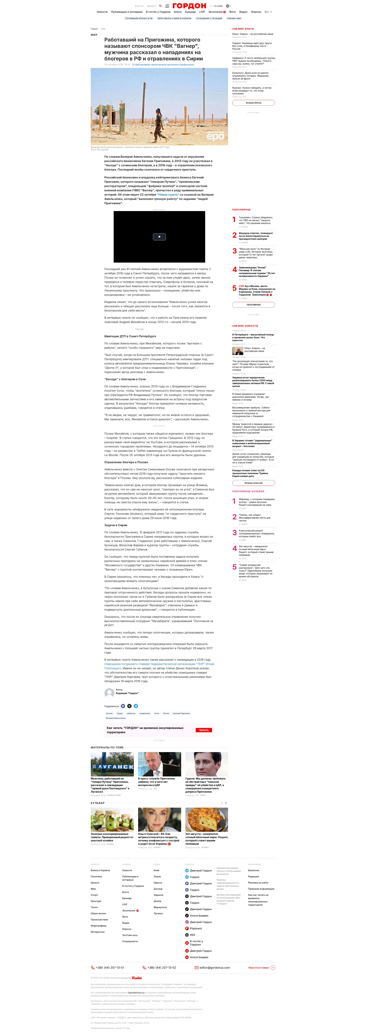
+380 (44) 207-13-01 (110, 967)
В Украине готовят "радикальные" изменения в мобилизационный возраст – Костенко (252, 443)
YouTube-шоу (130, 935)
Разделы (126, 864)
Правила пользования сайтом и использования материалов (229, 871)
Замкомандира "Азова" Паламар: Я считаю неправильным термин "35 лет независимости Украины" (257, 271)
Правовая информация (261, 888)
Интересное (98, 931)
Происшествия (114, 795)
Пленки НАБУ (234, 18)
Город (157, 864)
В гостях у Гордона (158, 11)
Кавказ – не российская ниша (253, 33)
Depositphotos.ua (136, 992)
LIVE (202, 11)
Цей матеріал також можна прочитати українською (164, 64)
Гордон (94, 28)
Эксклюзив (215, 11)
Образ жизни (98, 913)
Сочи (156, 713)
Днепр (157, 901)
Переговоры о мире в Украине (174, 18)
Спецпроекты (130, 941)
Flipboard (196, 928)
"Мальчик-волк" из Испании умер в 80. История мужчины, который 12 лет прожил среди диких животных (256, 253)
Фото (232, 11)
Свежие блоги (243, 28)
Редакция (253, 876)
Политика (96, 876)
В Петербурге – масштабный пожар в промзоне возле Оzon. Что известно (253, 337)
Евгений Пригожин (181, 713)
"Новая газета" (168, 194)
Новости (102, 11)
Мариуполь (160, 907)
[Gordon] (189, 6)
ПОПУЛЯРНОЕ (241, 209)
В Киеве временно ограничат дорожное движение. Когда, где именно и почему (250, 397)
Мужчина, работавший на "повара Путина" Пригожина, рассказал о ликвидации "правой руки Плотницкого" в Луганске (110, 785)
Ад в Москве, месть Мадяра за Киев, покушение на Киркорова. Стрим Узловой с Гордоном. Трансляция (257, 290)
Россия (109, 713)
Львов (157, 876)
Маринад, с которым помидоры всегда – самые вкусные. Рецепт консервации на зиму (257, 502)
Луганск (158, 913)
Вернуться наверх (258, 967)
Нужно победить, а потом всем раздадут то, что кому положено (251, 90)
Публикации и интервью (126, 11)
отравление (145, 713)
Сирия (120, 713)
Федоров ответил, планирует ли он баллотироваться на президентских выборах (256, 236)
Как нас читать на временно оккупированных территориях (258, 899)
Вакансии (253, 870)
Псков (166, 713)
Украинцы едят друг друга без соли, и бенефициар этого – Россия (252, 46)
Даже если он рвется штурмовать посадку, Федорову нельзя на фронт (250, 75)
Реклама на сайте (258, 882)
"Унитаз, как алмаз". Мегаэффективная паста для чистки (254, 517)
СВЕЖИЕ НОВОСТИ (245, 325)
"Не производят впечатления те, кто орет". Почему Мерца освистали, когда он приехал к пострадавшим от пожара (253, 365)
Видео (243, 11)
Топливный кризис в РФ (139, 18)
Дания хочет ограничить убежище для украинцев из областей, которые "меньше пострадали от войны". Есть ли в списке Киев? (253, 458)
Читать (204, 730)
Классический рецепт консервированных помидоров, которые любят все (257, 533)
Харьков (158, 894)
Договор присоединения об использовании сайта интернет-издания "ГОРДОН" (229, 899)
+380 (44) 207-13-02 (161, 967)
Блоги (178, 11)
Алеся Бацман (199, 915)
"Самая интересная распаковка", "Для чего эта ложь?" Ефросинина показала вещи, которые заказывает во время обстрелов (255, 571)
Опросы (256, 11)
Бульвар (190, 11)
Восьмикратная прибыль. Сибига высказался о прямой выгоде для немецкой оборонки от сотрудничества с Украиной (251, 412)
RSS (192, 934)
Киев (156, 870)
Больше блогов (253, 102)
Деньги (95, 882)
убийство (131, 713)
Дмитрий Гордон (201, 870)
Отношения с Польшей (209, 18)
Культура (96, 901)
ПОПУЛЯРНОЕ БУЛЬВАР (248, 491)
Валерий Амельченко (115, 718)
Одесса (158, 882)
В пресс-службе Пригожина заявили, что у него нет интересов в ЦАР (156, 782)
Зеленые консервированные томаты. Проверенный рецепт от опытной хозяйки (112, 837)
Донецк (158, 888)
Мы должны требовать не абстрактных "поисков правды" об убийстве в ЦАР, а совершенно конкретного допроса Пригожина (205, 785)
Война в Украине (100, 870)
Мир (103, 28)
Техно (94, 907)
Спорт (94, 894)
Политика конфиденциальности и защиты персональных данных (228, 884)
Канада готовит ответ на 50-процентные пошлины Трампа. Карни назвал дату (250, 473)
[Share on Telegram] (136, 706)
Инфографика (99, 925)
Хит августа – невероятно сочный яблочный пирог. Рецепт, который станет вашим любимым (256, 550)
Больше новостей (254, 483)
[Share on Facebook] (123, 706)
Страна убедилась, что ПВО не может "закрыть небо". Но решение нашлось (256, 220)
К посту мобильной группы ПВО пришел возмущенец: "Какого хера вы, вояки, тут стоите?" (253, 61)
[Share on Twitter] (129, 706)
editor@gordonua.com (215, 967)
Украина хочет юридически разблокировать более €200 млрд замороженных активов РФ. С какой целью (253, 382)
